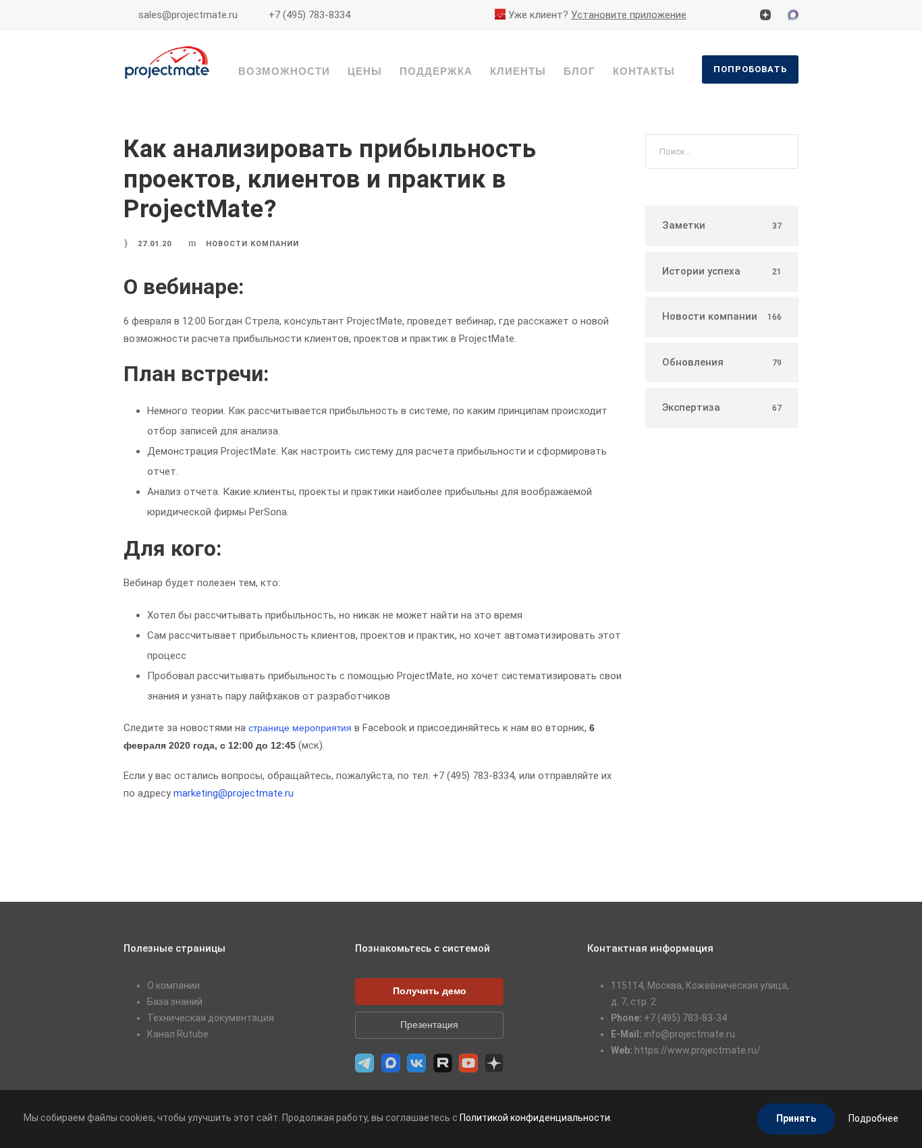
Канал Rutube (178, 1034)
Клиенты (518, 71)
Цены (365, 71)
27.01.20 (154, 243)
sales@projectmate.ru (188, 15)
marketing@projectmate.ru (233, 793)
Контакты (644, 71)
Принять (796, 1118)
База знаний (174, 1001)
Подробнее (873, 1118)
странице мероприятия (300, 727)
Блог (579, 71)
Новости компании (252, 243)
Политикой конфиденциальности (535, 1117)
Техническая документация (210, 1017)
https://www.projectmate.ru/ (697, 1050)
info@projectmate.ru (689, 1034)
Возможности (284, 71)
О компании (173, 985)
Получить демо (429, 990)
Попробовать (750, 69)
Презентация (429, 1024)
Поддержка (436, 71)
